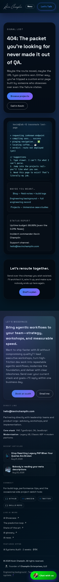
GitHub (11, 498)
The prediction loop (14, 523)
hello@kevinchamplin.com (24, 246)
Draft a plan (29, 292)
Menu (29, 6)
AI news (8, 537)
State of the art (13, 528)
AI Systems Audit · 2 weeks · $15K (20, 549)
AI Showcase (11, 518)
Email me (45, 393)
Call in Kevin (17, 105)
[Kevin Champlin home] (13, 6)
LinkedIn (28, 498)
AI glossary (10, 532)
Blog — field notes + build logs (29, 193)
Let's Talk (46, 6)
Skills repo (13, 505)
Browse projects (20, 96)
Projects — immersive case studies (29, 207)
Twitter (45, 498)
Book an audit (23, 393)
